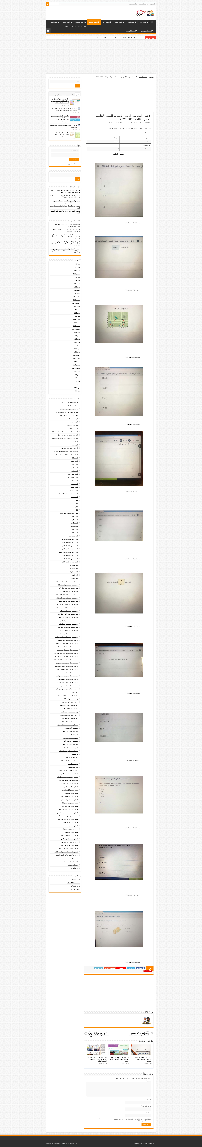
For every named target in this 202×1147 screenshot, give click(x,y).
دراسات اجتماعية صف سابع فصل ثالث (67, 676)
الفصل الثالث (74, 526)
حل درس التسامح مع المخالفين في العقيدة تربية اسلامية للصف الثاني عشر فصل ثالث (60, 117)
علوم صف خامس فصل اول (70, 738)
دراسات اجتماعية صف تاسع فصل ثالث (67, 643)
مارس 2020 (76, 345)
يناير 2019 (77, 391)
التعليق (148, 1081)
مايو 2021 (77, 309)
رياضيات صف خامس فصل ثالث (69, 705)
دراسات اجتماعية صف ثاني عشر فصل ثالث (66, 656)
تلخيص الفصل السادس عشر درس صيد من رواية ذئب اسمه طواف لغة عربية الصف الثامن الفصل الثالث (65, 250)
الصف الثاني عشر (131, 31)
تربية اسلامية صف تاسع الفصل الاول (68, 585)
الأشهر (71, 94)
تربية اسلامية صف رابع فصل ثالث (68, 617)
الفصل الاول (74, 516)
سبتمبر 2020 (76, 326)
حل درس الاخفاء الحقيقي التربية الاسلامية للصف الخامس (143, 1059)
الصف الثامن (53, 22)
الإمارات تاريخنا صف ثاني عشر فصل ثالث (66, 412)
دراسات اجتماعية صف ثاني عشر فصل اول (66, 653)
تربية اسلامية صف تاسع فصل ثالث (68, 588)
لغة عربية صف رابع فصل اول (70, 826)
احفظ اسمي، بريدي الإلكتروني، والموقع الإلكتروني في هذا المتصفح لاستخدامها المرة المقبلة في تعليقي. (132, 1119)
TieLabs (72, 1143)
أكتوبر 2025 (77, 270)
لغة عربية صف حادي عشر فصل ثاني (68, 819)
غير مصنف (75, 754)
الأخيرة (78, 94)
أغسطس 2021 (76, 303)
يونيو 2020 (77, 335)
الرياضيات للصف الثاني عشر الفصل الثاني (66, 451)
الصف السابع (66, 22)
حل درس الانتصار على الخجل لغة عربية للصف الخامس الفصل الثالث (97, 1059)
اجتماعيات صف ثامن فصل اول (69, 405)
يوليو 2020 (77, 332)
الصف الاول (143, 22)
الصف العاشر (67, 26)
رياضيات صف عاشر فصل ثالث (69, 718)
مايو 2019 (77, 378)
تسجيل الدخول (76, 879)
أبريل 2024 (77, 280)
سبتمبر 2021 (76, 300)
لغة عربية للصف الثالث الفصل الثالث (68, 848)
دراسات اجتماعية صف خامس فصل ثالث (66, 666)
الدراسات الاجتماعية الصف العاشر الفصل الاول (65, 432)
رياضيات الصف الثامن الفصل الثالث (68, 695)
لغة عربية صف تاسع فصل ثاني (69, 799)
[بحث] (47, 4)
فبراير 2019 (77, 388)
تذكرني (63, 159)
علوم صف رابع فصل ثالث (71, 741)
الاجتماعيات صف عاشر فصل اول (69, 415)
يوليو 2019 (77, 371)
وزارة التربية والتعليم (72, 865)
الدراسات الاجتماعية (72, 425)
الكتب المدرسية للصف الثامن (70, 542)
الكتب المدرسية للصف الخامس (69, 555)
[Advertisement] (101, 56)
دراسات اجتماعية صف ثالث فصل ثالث (67, 646)
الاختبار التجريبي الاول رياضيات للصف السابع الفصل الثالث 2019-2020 (98, 1034)
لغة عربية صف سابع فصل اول (70, 832)
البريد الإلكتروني (146, 1106)
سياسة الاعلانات (143, 4)
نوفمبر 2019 (76, 358)
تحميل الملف (118, 154)
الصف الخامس (93, 22)
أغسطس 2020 (76, 329)
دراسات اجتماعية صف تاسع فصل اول (67, 640)
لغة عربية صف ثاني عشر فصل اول (68, 809)
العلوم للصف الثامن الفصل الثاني (69, 513)
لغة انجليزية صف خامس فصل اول (68, 780)
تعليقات (64, 94)
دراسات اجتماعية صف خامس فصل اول (67, 663)
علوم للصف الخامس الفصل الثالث (68, 751)
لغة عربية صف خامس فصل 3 (70, 822)
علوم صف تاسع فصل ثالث (70, 731)
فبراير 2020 (77, 348)
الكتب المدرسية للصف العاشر (69, 562)
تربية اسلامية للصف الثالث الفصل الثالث (66, 637)
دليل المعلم (75, 692)
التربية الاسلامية (73, 419)
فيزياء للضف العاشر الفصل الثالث (68, 760)
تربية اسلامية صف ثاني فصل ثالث (68, 601)
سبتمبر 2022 (76, 293)
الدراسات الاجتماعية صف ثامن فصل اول (66, 435)
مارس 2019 (76, 384)
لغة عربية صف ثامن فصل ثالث (69, 806)
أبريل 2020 (77, 342)
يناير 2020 (77, 352)
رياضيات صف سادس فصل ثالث (69, 715)
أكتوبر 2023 (77, 283)
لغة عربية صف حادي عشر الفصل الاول (67, 813)
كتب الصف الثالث (73, 764)
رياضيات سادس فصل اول (71, 699)
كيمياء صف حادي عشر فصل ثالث (68, 770)
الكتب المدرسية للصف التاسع (70, 539)
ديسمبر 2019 (76, 355)
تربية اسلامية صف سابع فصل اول (68, 620)
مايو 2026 (77, 264)
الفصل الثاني (74, 529)
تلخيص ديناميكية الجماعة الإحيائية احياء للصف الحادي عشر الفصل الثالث (123, 37)
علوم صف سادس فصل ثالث (70, 747)
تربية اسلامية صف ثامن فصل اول (69, 591)
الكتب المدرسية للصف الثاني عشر (68, 549)
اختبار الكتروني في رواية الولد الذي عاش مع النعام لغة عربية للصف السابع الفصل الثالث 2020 (65, 236)
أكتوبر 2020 (77, 322)
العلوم (76, 500)
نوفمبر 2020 (76, 319)
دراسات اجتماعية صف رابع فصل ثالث (67, 669)
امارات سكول (76, 224)
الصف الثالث (118, 22)
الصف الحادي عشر (146, 31)
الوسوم (56, 94)
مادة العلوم (75, 858)
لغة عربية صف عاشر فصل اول (69, 842)
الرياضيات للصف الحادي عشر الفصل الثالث (66, 454)
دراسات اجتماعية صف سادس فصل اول (67, 679)
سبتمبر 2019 (76, 365)
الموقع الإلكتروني (146, 1112)
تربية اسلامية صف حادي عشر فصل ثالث (66, 607)
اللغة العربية (74, 575)
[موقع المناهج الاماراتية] (144, 12)
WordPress (57, 1143)
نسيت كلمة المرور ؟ (73, 163)
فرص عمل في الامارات (71, 757)
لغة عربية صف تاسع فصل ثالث (69, 796)
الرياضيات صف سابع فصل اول (69, 448)
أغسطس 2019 (76, 368)
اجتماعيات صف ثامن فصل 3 (70, 402)
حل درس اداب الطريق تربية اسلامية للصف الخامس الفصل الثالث (119, 1059)
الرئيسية (152, 22)
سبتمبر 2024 (76, 274)
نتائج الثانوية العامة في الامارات (69, 861)
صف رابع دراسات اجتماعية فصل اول (68, 725)
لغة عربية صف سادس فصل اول (69, 839)
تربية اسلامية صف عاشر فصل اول (68, 630)
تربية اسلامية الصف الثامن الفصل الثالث (66, 581)
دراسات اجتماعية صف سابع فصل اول (67, 672)
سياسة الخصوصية (132, 4)
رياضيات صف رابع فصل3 (71, 708)
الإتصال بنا (152, 4)
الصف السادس (79, 22)
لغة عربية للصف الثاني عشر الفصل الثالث (66, 852)
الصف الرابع (106, 22)
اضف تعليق (117, 122)
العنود (78, 242)
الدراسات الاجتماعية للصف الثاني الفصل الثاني (65, 438)
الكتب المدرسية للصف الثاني (70, 546)
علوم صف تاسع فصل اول (71, 728)
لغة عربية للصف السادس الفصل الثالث (67, 855)
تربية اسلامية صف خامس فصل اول (68, 614)
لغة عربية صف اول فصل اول (70, 790)
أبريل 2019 (77, 381)
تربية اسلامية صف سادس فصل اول (68, 627)
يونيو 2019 (77, 375)
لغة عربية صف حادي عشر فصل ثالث (68, 816)
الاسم (149, 1099)
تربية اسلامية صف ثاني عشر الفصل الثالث (66, 594)
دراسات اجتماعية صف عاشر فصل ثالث (67, 689)
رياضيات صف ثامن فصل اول (70, 702)
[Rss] (60, 4)
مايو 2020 (77, 339)
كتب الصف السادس (72, 767)
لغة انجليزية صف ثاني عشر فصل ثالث (67, 777)
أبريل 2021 (77, 313)
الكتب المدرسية (73, 536)
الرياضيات (75, 441)
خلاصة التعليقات (75, 886)
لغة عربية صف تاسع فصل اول (70, 793)
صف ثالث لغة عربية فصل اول (70, 721)
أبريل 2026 (77, 267)
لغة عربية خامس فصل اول (70, 786)
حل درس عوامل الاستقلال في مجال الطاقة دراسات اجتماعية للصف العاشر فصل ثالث (60, 101)
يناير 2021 (77, 316)
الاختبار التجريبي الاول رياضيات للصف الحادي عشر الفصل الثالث (139, 1033)
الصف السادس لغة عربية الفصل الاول (67, 493)
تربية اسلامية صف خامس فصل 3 (69, 611)
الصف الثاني (131, 22)
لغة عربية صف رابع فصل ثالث (69, 829)
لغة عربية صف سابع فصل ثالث (69, 835)
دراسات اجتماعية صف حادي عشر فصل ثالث (65, 659)
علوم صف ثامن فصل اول (71, 734)
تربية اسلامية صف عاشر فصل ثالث (68, 633)
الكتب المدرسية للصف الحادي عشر (68, 552)
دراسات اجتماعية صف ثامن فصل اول (67, 650)
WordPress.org (75, 889)
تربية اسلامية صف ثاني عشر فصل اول (67, 598)
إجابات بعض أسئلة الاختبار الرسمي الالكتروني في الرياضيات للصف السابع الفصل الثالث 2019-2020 (65, 243)
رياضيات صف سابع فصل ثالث (69, 712)
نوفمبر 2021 (76, 296)
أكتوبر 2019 (77, 361)
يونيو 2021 (77, 306)
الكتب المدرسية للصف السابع (69, 559)
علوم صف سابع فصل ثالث (70, 744)
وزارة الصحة (74, 868)
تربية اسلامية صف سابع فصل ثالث (68, 624)
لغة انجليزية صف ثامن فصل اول (69, 773)
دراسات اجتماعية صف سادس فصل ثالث (66, 686)
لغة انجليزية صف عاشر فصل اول (69, 783)
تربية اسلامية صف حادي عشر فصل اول (67, 604)
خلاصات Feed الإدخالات (73, 883)
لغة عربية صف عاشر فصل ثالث (69, 845)
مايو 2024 (77, 277)
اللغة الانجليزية (74, 565)
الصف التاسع (80, 26)
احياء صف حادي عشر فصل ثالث (69, 409)
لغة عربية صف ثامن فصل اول (70, 803)
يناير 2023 (77, 287)
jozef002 (147, 122)
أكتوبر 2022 (77, 290)
